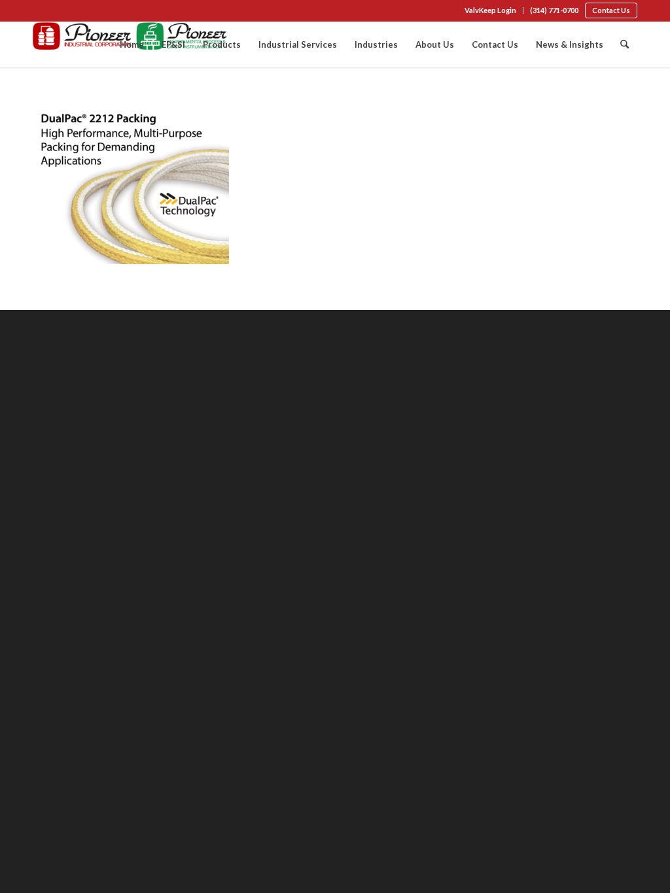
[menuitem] (490, 10)
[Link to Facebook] (36, 12)
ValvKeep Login (490, 10)
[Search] (624, 44)
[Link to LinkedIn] (56, 12)
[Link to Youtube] (95, 12)
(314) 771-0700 (554, 10)
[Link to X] (76, 12)
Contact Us (611, 10)
